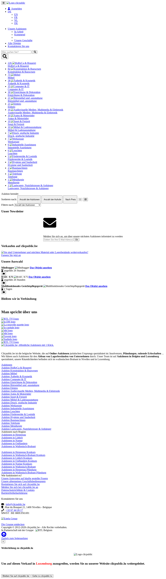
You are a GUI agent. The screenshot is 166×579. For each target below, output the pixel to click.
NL (16, 20)
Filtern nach (7, 204)
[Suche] (34, 52)
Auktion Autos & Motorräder (16, 394)
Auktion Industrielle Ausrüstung (17, 408)
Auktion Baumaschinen (13, 420)
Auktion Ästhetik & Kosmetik (16, 376)
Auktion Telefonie (10, 423)
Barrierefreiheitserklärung (14, 493)
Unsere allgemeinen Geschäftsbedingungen (23, 481)
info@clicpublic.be (15, 504)
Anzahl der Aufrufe (52, 199)
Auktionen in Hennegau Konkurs (18, 452)
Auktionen (6, 364)
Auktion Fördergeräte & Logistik (18, 414)
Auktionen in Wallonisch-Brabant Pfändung (23, 472)
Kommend (19, 34)
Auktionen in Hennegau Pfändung (18, 469)
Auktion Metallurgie (11, 426)
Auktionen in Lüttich (12, 437)
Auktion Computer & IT (13, 379)
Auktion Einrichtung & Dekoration (19, 382)
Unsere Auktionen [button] (17, 28)
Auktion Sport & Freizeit (14, 396)
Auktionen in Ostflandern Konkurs (19, 461)
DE (16, 23)
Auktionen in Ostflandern (14, 443)
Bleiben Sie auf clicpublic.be (16, 576)
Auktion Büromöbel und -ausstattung (20, 385)
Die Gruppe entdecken (12, 524)
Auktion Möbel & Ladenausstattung (19, 399)
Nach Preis (70, 199)
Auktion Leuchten (10, 411)
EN (16, 14)
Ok (76, 239)
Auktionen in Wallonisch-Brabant (18, 446)
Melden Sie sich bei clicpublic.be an (19, 487)
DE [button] (9, 11)
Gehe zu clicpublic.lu (42, 576)
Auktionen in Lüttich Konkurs (16, 458)
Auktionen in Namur (12, 440)
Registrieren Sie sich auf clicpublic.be (20, 484)
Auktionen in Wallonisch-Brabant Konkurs (23, 455)
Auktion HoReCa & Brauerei (16, 367)
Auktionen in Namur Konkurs (16, 463)
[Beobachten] (3, 273)
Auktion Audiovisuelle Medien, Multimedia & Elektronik (30, 391)
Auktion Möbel (9, 373)
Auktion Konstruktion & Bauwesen (19, 370)
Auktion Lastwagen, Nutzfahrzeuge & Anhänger (26, 428)
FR (16, 17)
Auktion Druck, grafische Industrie (19, 402)
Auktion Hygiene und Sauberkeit (18, 417)
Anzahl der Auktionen (29, 199)
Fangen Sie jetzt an (11, 255)
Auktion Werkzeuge (11, 405)
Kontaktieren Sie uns (18, 46)
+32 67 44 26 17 (14, 510)
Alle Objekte (14, 43)
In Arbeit (18, 31)
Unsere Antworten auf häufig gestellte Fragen (24, 478)
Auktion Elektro (9, 388)
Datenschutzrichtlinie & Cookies (18, 490)
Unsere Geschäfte (23, 40)
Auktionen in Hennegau (13, 434)
